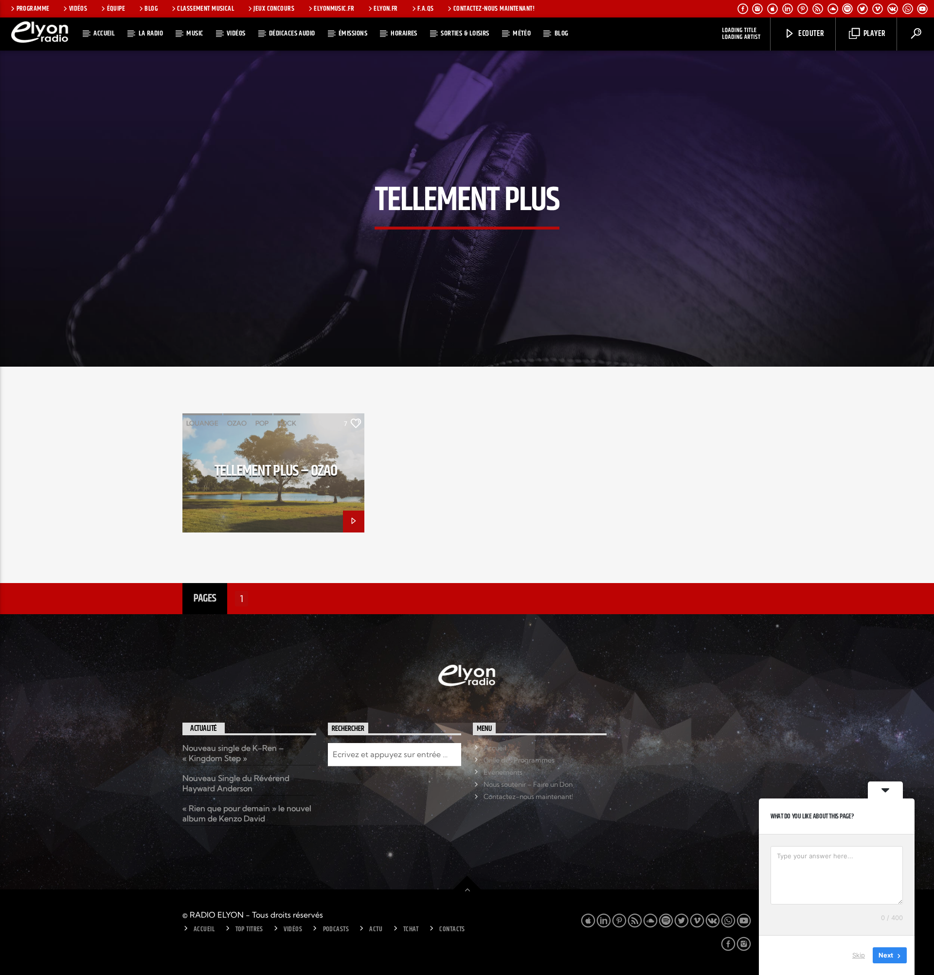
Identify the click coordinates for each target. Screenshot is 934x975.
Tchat (411, 929)
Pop (262, 423)
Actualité (203, 729)
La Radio (151, 33)
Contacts (452, 929)
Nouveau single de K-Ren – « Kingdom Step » (233, 753)
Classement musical (205, 8)
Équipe (116, 8)
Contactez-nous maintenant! (494, 8)
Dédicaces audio (292, 33)
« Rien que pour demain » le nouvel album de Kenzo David (246, 813)
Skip (858, 955)
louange (202, 423)
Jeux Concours (273, 8)
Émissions (353, 33)
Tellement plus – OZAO (276, 471)
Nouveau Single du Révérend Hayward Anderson (235, 783)
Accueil (104, 33)
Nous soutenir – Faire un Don (528, 784)
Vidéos (78, 8)
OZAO (237, 423)
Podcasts (336, 929)
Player (873, 34)
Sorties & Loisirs (465, 33)
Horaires (404, 33)
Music (194, 33)
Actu (375, 929)
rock (286, 423)
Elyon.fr (385, 8)
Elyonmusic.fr (334, 8)
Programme (33, 8)
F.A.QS (425, 8)
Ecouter (811, 34)
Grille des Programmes (519, 760)
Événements (503, 772)
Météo (522, 33)
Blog (151, 8)
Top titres (249, 929)
